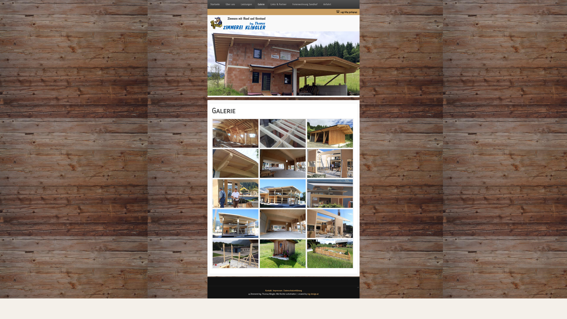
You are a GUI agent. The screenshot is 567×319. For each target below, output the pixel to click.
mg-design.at (312, 294)
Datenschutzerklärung (293, 290)
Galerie (261, 4)
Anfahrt (327, 4)
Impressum (277, 290)
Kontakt (268, 290)
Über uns (230, 4)
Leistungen (246, 4)
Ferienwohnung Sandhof (304, 4)
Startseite (215, 4)
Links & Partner (278, 4)
